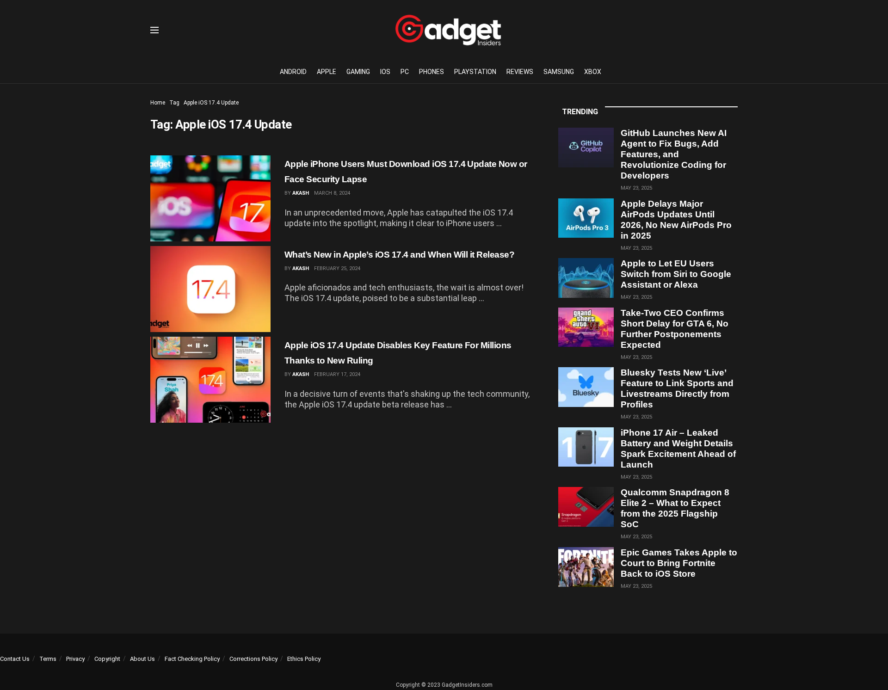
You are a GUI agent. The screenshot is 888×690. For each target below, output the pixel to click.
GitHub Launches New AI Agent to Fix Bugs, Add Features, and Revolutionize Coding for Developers (674, 154)
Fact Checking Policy (192, 658)
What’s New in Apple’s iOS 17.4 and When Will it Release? (399, 254)
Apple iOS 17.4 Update (211, 102)
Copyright (107, 658)
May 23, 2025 (636, 188)
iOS (385, 71)
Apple (326, 71)
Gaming (358, 71)
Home (157, 102)
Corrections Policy (253, 658)
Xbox (592, 71)
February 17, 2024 (337, 374)
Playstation (475, 71)
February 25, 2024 (337, 268)
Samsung (558, 71)
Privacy (75, 658)
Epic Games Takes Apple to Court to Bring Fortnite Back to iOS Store (679, 563)
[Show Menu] (154, 30)
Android (293, 71)
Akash (300, 193)
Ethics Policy (304, 658)
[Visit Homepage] (448, 30)
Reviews (519, 71)
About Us (142, 658)
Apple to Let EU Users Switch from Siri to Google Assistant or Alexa (676, 274)
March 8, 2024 (332, 193)
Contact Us (15, 658)
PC (405, 71)
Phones (431, 71)
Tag (174, 102)
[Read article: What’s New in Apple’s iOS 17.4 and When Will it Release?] (210, 289)
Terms (47, 658)
